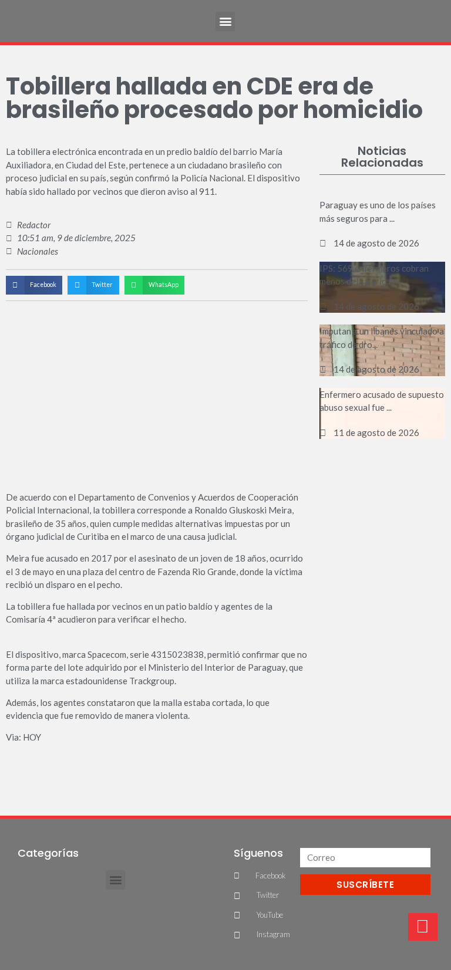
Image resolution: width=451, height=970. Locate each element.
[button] (225, 21)
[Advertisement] (382, 515)
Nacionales (37, 251)
